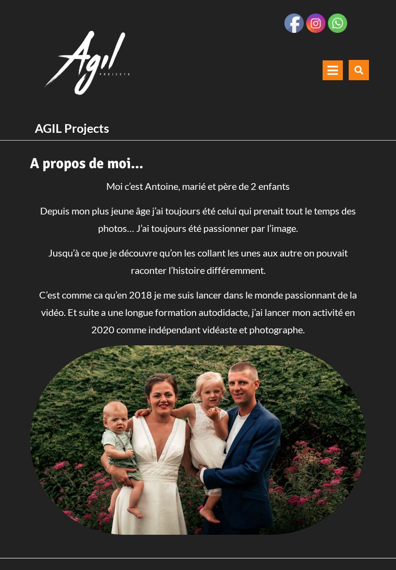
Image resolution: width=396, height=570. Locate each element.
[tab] (333, 70)
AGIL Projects (72, 128)
